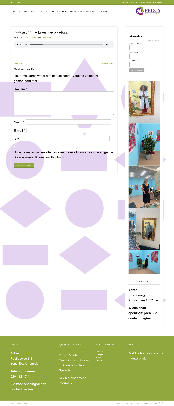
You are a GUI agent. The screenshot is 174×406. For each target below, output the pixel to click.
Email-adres (135, 43)
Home (16, 11)
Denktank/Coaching (83, 11)
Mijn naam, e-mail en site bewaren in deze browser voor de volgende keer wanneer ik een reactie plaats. (64, 154)
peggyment (47, 37)
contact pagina (139, 318)
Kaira (25, 403)
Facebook (99, 351)
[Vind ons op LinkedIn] (18, 2)
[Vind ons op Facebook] (15, 2)
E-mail (19, 130)
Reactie (20, 89)
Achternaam (134, 61)
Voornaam (133, 52)
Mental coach (33, 11)
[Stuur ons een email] (12, 2)
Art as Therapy (56, 11)
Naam (19, 122)
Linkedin (99, 360)
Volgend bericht (108, 63)
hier (67, 377)
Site (16, 138)
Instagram (99, 354)
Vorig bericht (19, 63)
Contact (105, 11)
